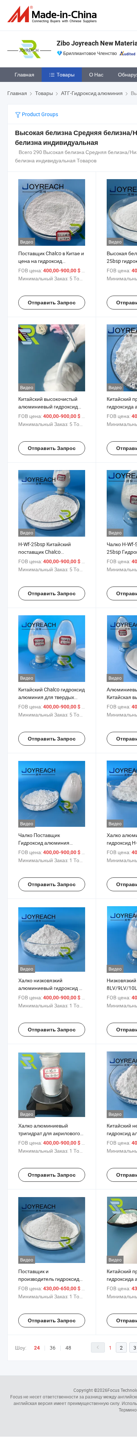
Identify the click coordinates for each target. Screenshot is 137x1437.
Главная (24, 74)
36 (53, 1347)
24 (37, 1348)
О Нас (96, 74)
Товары (66, 74)
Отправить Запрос (52, 302)
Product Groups (39, 114)
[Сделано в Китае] (53, 14)
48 (68, 1347)
